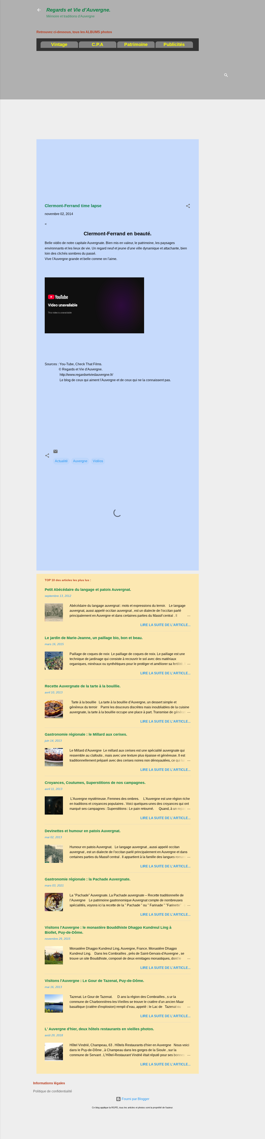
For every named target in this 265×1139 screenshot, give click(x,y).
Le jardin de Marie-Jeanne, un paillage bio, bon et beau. (94, 638)
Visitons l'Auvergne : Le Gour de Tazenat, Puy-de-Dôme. (94, 981)
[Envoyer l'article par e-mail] (55, 453)
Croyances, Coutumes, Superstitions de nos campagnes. (95, 783)
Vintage (59, 44)
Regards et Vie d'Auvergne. (78, 10)
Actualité (61, 461)
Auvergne (80, 461)
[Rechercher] (226, 76)
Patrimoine (136, 44)
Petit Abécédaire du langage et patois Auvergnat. (88, 590)
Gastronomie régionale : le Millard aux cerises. (86, 734)
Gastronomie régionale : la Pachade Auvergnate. (87, 879)
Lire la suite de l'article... (165, 625)
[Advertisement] (247, 67)
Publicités (174, 44)
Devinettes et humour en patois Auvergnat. (82, 831)
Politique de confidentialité (52, 1091)
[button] (188, 206)
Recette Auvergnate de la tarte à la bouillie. (82, 686)
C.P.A (97, 44)
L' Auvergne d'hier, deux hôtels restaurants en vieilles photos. (99, 1029)
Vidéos (98, 461)
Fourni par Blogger (135, 1099)
